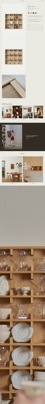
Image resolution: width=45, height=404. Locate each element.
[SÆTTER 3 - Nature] (31, 13)
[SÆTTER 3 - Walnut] (36, 13)
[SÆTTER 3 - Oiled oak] (29, 13)
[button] (41, 1)
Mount (28, 28)
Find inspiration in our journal (22, 317)
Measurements (29, 25)
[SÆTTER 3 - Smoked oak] (33, 13)
